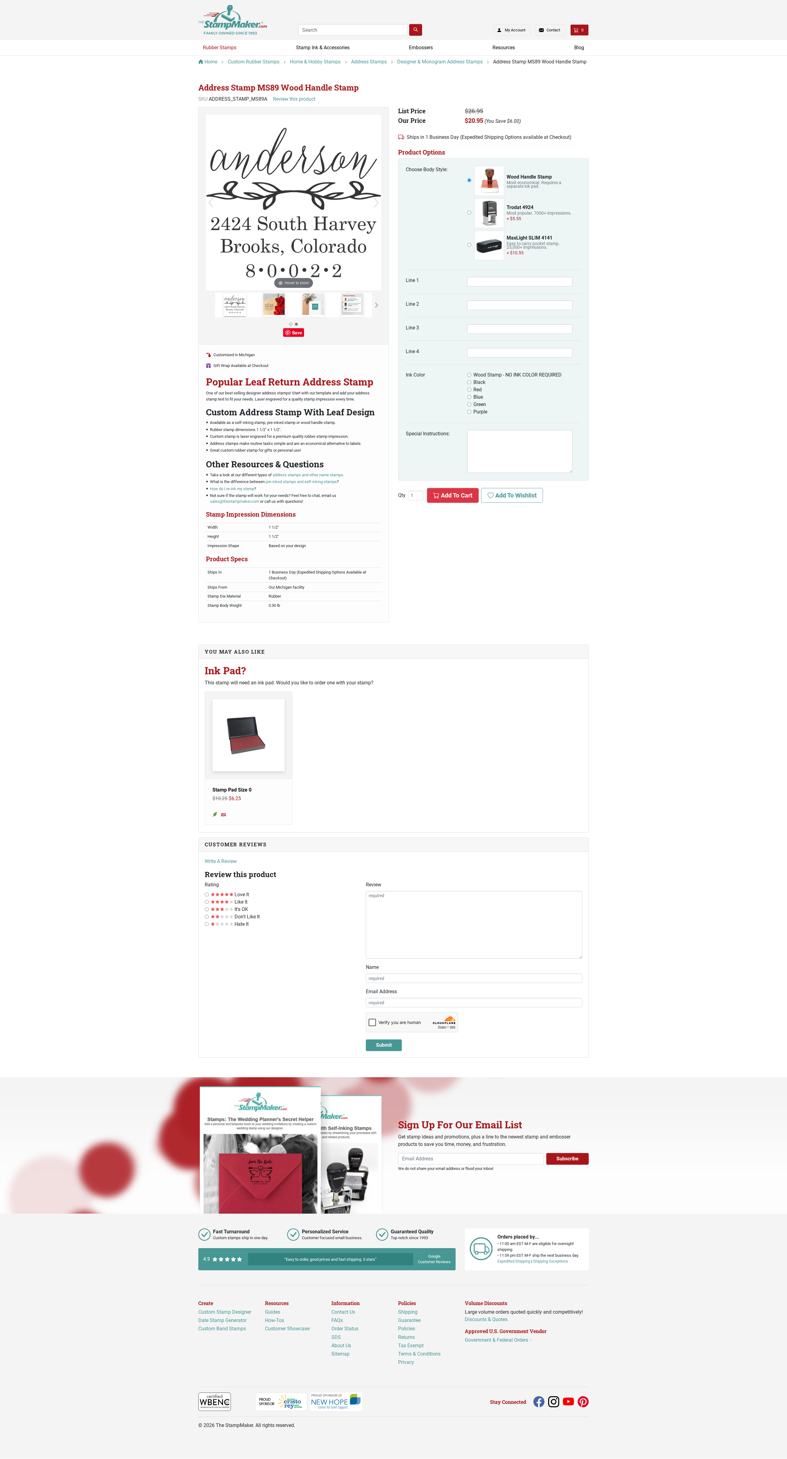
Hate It (241, 924)
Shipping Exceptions (550, 1261)
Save (297, 332)
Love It (241, 894)
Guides (272, 1312)
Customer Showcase (287, 1329)
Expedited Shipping (513, 1261)
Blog (579, 47)
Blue (478, 397)
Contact (553, 30)
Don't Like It (246, 917)
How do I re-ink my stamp (232, 488)
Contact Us (343, 1312)
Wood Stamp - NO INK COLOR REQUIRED (517, 375)
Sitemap (340, 1354)
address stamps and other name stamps (308, 475)
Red (477, 390)
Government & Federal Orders (497, 1340)
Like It (240, 902)
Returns (406, 1337)
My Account (515, 30)
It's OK (240, 909)
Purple (480, 412)
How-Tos (274, 1321)
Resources (503, 47)
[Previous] (211, 202)
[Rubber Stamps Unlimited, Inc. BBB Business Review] (244, 1402)
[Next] (376, 202)
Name (372, 967)
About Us (341, 1345)
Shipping (407, 1312)
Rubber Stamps (219, 47)
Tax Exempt (411, 1345)
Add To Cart (456, 495)
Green (479, 404)
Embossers (421, 47)
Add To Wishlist (515, 495)
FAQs (337, 1321)
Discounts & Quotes (486, 1319)
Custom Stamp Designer (224, 1312)
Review (373, 885)
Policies (406, 1329)
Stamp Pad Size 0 (231, 790)
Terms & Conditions (419, 1354)
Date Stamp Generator (222, 1321)
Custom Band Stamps (222, 1329)
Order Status (344, 1329)
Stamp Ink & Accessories (323, 47)
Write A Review (221, 861)
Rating (212, 885)
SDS (336, 1337)
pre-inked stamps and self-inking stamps (301, 481)
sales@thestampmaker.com (234, 501)
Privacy (406, 1362)
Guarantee (409, 1321)
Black (479, 382)
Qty (401, 495)
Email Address (381, 991)
